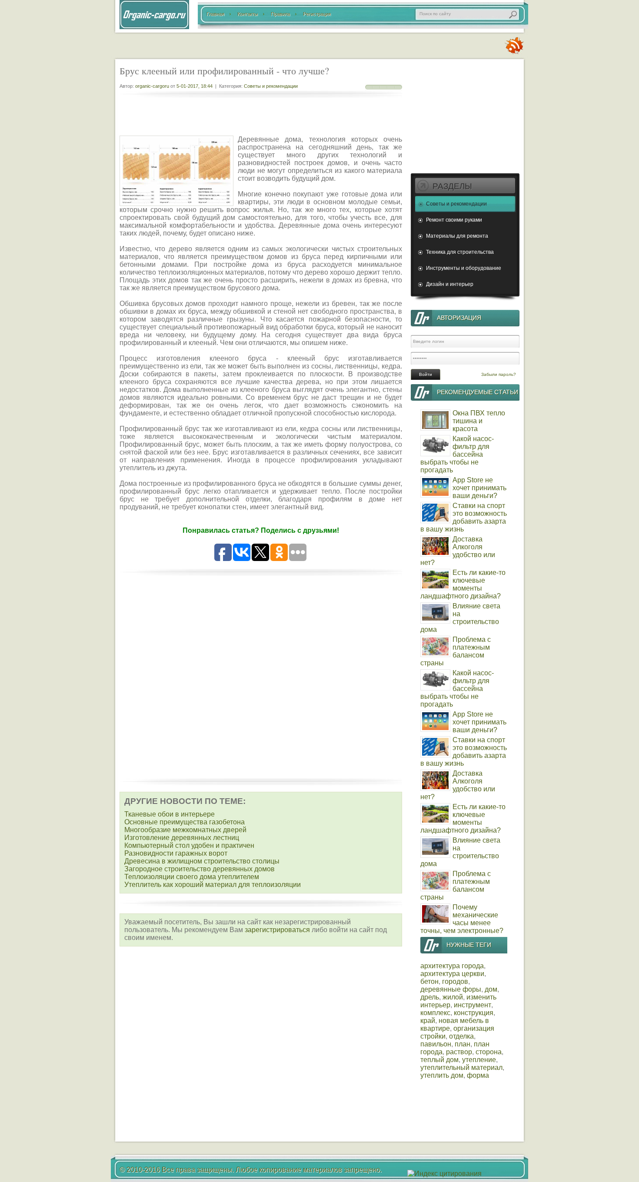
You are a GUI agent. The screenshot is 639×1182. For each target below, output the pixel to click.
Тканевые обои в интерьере (169, 814)
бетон (429, 981)
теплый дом (439, 1059)
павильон (435, 1044)
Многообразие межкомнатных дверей (185, 829)
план (462, 1044)
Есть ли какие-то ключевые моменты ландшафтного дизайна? (463, 584)
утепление (479, 1059)
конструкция (473, 1012)
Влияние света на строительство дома (460, 617)
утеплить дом (441, 1075)
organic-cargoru (152, 86)
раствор (459, 1052)
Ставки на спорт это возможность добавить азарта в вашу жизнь (463, 517)
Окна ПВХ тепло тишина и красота (479, 420)
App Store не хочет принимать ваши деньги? (479, 487)
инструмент (472, 1005)
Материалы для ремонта (457, 236)
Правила (280, 14)
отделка (461, 1036)
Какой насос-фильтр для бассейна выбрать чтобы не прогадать (457, 454)
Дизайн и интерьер (449, 284)
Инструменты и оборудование (463, 268)
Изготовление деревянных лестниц (181, 837)
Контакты (247, 14)
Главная (215, 14)
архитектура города (452, 966)
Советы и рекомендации (271, 86)
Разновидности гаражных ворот (175, 853)
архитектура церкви (452, 973)
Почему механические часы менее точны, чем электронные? (461, 918)
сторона (489, 1052)
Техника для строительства (460, 252)
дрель (429, 997)
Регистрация (317, 14)
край (427, 1020)
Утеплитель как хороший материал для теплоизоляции (212, 884)
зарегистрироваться (277, 929)
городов (455, 981)
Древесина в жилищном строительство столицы (202, 861)
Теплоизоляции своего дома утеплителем (191, 876)
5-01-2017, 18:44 (194, 86)
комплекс (435, 1012)
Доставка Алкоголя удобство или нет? (457, 550)
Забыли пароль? (498, 374)
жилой (453, 997)
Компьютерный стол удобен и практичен (189, 845)
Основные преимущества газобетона (184, 822)
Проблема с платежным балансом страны (455, 651)
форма (478, 1075)
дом (491, 989)
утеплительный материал (461, 1067)
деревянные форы (450, 989)
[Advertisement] (261, 117)
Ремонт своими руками (454, 220)
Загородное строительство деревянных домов (199, 869)
